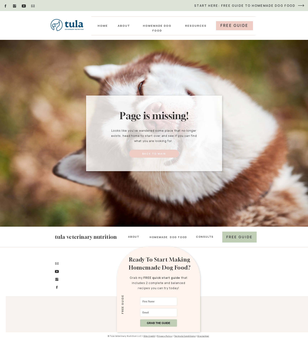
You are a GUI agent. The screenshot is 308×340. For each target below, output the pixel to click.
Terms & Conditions (185, 336)
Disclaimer (203, 336)
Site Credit (149, 336)
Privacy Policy (164, 336)
